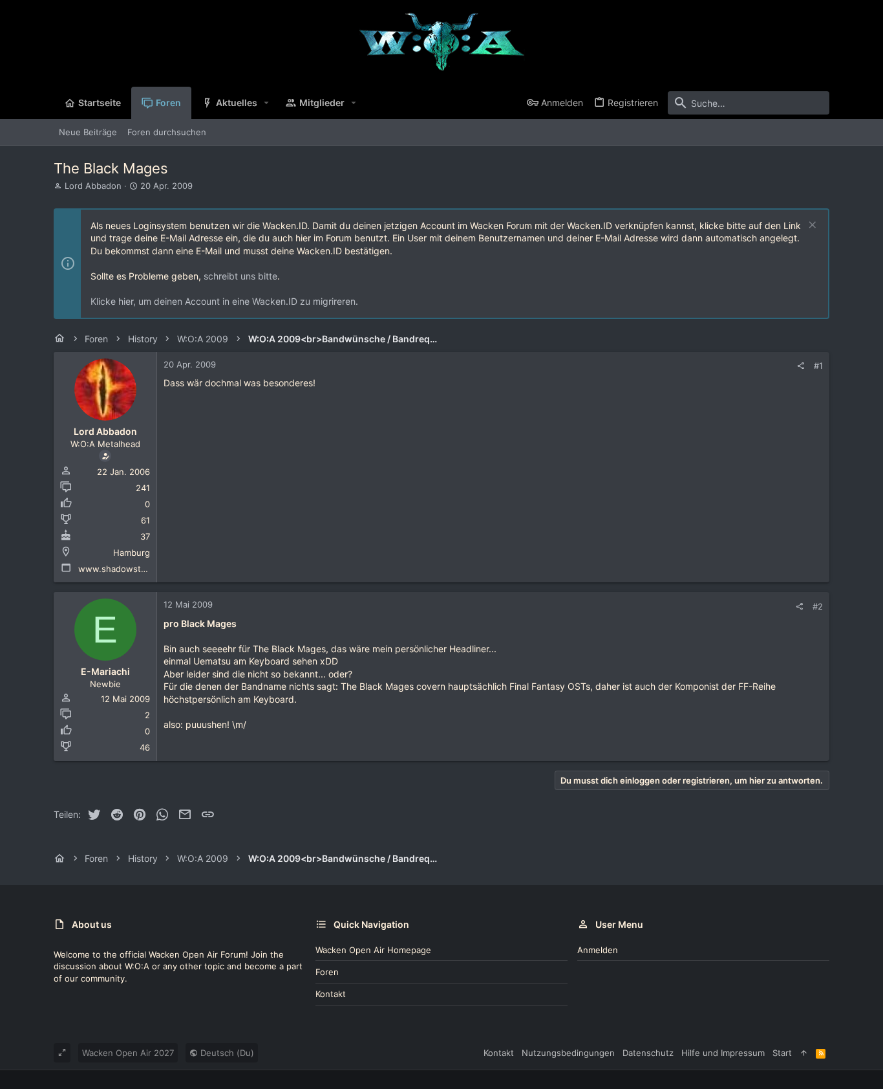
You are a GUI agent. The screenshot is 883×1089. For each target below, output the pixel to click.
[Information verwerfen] (810, 226)
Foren (327, 972)
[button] (267, 103)
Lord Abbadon (93, 186)
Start (782, 1053)
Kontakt (330, 994)
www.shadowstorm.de (123, 569)
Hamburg (131, 552)
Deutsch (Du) (226, 1053)
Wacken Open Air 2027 (128, 1053)
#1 (818, 365)
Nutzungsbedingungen (568, 1053)
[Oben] (804, 1052)
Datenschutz (648, 1053)
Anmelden (597, 950)
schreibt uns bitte (240, 275)
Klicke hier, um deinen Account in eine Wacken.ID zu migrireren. (224, 301)
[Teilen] (800, 366)
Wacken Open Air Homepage (373, 950)
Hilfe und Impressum (723, 1053)
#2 (818, 606)
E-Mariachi (105, 671)
